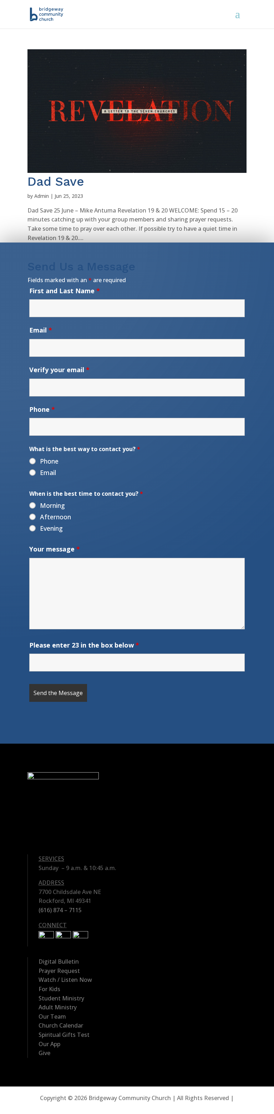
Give (44, 1053)
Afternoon (55, 516)
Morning (52, 505)
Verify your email (59, 369)
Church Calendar (61, 1025)
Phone (42, 409)
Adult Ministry (58, 1007)
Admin (41, 196)
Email (40, 330)
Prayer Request (59, 971)
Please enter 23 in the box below (84, 645)
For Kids (49, 989)
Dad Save (55, 181)
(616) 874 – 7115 (60, 910)
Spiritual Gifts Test (64, 1035)
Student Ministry (61, 998)
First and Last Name (64, 290)
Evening (51, 528)
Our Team (52, 1016)
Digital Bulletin (59, 961)
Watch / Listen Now (65, 980)
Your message (54, 549)
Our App (49, 1044)
